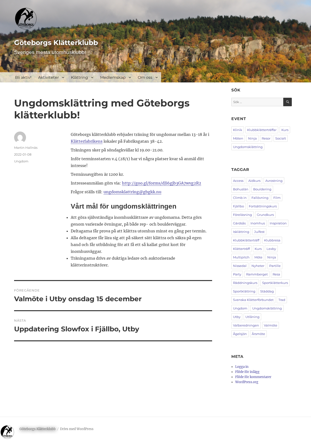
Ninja (252, 138)
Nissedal (240, 266)
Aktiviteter (48, 77)
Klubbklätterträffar (261, 130)
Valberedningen (246, 325)
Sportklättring (244, 291)
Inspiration (278, 223)
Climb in (240, 198)
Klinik (237, 130)
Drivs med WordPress (77, 429)
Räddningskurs (245, 283)
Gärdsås (239, 223)
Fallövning (259, 198)
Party (237, 274)
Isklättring (241, 232)
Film (277, 198)
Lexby (271, 249)
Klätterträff (241, 249)
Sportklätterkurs (275, 283)
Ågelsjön (240, 334)
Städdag (267, 291)
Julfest (259, 232)
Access (238, 181)
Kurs (284, 130)
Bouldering (262, 189)
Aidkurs (254, 181)
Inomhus (258, 223)
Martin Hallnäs (25, 148)
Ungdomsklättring (248, 147)
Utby (237, 317)
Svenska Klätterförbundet (253, 300)
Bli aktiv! (23, 77)
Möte (258, 257)
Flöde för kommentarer (253, 377)
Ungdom (21, 161)
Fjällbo (238, 206)
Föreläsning (242, 215)
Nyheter (257, 266)
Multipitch (241, 257)
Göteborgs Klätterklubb (56, 42)
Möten (238, 138)
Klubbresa (272, 240)
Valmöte (270, 325)
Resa (276, 274)
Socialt (280, 138)
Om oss (145, 77)
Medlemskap (113, 77)
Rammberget (257, 274)
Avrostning (274, 181)
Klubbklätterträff (246, 240)
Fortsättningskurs (263, 206)
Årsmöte (258, 334)
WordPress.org (246, 382)
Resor (266, 138)
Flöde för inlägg (247, 372)
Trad (281, 300)
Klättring (79, 77)
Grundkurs (265, 215)
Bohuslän (240, 189)
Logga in (242, 367)
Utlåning (252, 317)
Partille (275, 266)
